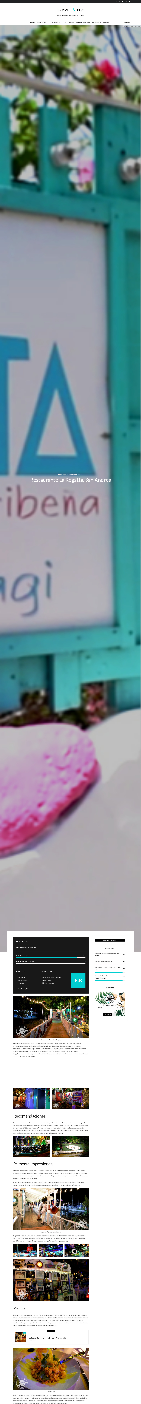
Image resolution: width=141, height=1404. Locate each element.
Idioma (106, 22)
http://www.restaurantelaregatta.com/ (26, 1054)
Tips (64, 22)
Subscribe (107, 1014)
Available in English (109, 940)
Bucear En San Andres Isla (104, 961)
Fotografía (55, 22)
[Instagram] (119, 1)
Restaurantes (62, 474)
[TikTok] (126, 1)
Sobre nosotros (83, 22)
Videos (71, 22)
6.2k (114, 1014)
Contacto (96, 22)
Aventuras (41, 22)
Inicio (32, 22)
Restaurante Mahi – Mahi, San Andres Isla (47, 1338)
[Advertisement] (51, 1073)
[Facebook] (116, 1)
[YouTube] (122, 1)
